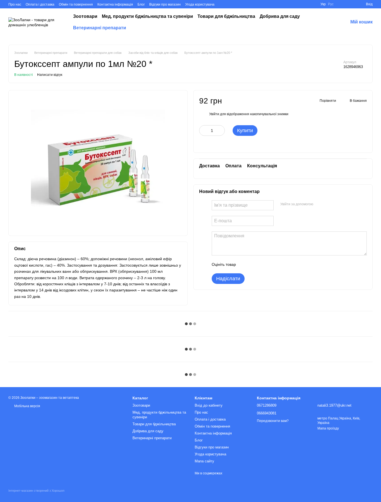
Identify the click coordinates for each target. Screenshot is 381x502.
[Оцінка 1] (245, 264)
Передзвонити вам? (273, 421)
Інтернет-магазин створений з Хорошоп (36, 490)
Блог (141, 4)
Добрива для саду (280, 16)
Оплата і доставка (40, 4)
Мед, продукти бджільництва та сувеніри (147, 16)
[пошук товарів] (325, 22)
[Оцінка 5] (280, 264)
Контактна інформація (115, 4)
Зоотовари (85, 16)
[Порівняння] (351, 4)
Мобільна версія (26, 406)
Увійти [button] (214, 114)
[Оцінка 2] (254, 264)
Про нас (14, 4)
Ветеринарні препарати (99, 27)
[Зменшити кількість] (203, 130)
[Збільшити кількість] (221, 130)
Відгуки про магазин (165, 4)
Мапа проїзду (328, 428)
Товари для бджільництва (226, 16)
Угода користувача (199, 4)
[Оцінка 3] (263, 264)
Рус (331, 4)
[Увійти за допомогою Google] (328, 204)
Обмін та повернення (76, 4)
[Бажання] (341, 4)
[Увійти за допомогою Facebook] (319, 204)
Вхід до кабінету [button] (209, 405)
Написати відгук (49, 75)
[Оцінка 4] (271, 264)
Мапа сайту (204, 461)
